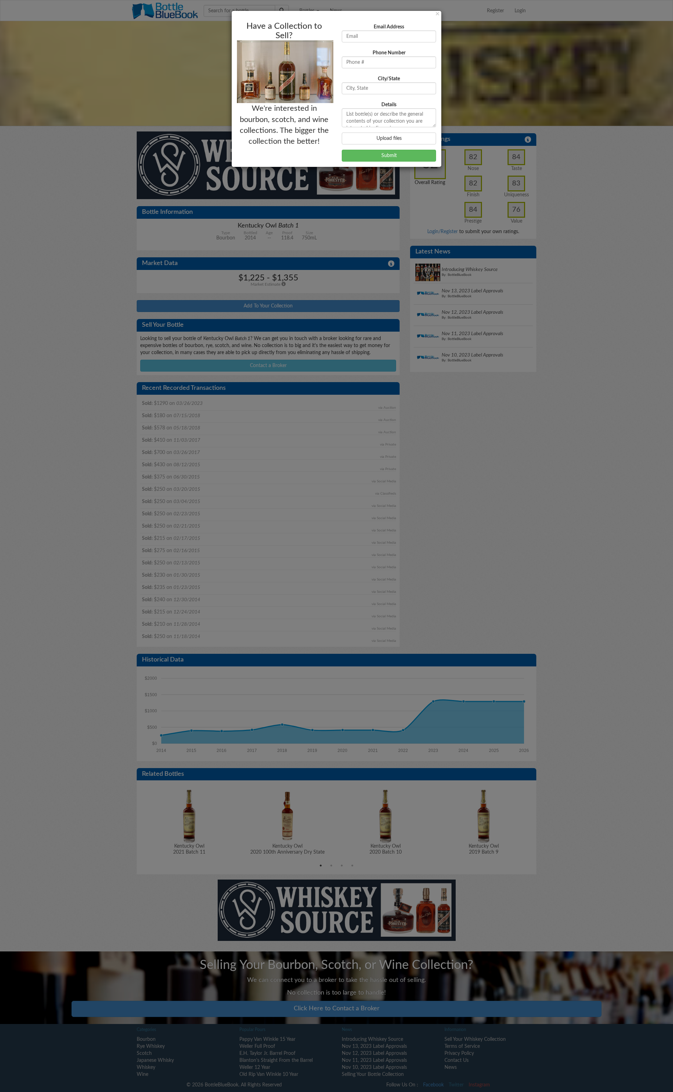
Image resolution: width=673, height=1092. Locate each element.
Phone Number (389, 52)
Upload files (389, 138)
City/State (389, 78)
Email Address (389, 27)
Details (388, 104)
